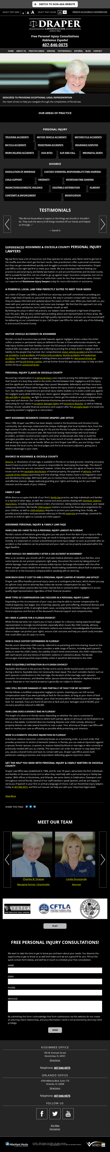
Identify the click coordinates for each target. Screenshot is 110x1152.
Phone (11, 987)
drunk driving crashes (31, 361)
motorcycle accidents (51, 355)
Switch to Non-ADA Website (57, 4)
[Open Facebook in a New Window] (41, 1113)
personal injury (44, 377)
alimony (87, 471)
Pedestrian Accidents (50, 145)
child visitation (37, 510)
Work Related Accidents (19, 152)
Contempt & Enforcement (20, 195)
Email (11, 976)
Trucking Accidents (17, 137)
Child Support (13, 179)
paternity (70, 513)
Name (11, 965)
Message (13, 998)
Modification (73, 195)
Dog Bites (47, 152)
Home (11, 51)
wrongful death (81, 406)
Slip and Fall (67, 152)
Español (78, 51)
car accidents (12, 355)
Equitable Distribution (66, 187)
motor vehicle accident (73, 351)
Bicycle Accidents (15, 145)
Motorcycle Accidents (88, 137)
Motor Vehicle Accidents (52, 137)
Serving (51, 51)
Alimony (95, 187)
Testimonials (65, 51)
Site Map (55, 1125)
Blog (88, 51)
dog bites (25, 397)
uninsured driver (30, 364)
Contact (97, 51)
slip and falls (11, 397)
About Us (21, 51)
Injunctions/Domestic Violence (24, 187)
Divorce (9, 461)
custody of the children (17, 474)
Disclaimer (55, 1129)
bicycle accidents (71, 355)
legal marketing (55, 1144)
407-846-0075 (55, 44)
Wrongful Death (93, 152)
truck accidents (27, 355)
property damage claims (46, 403)
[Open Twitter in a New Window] (55, 1113)
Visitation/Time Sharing (80, 179)
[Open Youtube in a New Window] (68, 1113)
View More (10, 796)
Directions (55, 1060)
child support (44, 507)
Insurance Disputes (86, 145)
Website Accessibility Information (90, 12)
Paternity (44, 179)
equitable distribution (35, 471)
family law (56, 497)
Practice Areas (36, 51)
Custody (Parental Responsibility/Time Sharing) (72, 171)
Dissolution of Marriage (20, 171)
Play (55, 925)
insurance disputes (73, 403)
